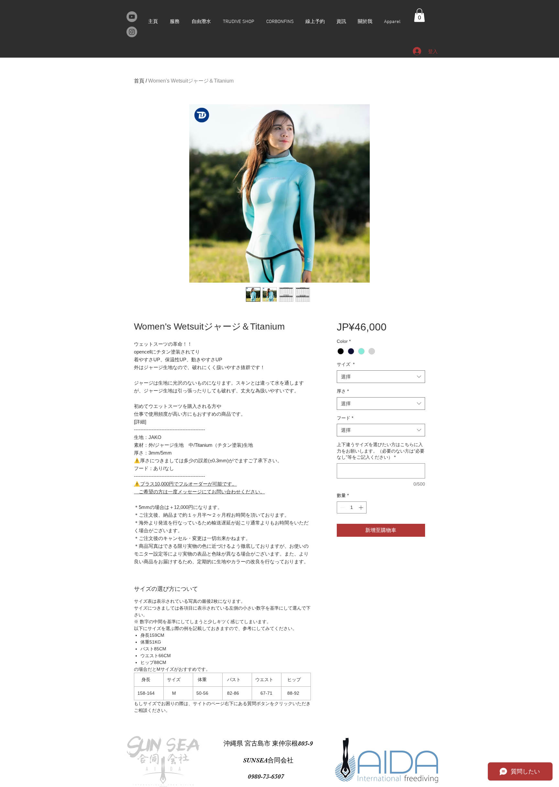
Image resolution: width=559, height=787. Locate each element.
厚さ (343, 391)
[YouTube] (131, 16)
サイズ (346, 364)
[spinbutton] (351, 507)
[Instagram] (131, 32)
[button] (419, 15)
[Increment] (361, 507)
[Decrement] (342, 507)
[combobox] (381, 376)
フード (345, 418)
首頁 (139, 81)
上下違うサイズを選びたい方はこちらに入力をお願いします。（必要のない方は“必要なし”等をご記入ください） (380, 451)
